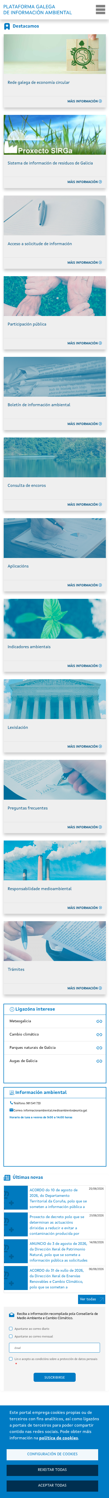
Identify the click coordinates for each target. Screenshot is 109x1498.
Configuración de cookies (52, 1454)
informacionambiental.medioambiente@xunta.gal (55, 1110)
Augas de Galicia (23, 1061)
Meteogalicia (20, 1021)
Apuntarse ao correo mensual (34, 1336)
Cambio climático (24, 1034)
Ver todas (88, 1299)
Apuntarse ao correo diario (32, 1329)
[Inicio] (40, 9)
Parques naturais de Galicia (33, 1048)
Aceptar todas (52, 1485)
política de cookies (58, 1438)
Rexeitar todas (52, 1470)
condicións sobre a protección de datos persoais (66, 1359)
